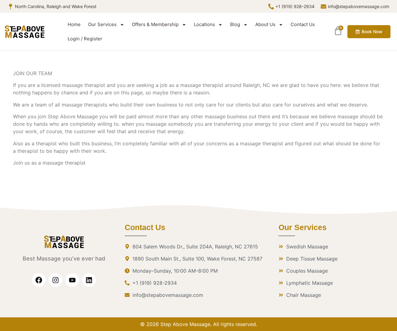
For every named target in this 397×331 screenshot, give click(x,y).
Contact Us (303, 24)
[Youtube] (72, 280)
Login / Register (85, 39)
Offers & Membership (155, 24)
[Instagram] (55, 280)
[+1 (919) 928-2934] (271, 6)
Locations (204, 24)
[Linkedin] (89, 280)
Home (74, 24)
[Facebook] (39, 280)
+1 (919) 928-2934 (294, 6)
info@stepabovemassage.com (358, 6)
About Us (265, 24)
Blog (235, 24)
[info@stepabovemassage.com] (323, 6)
